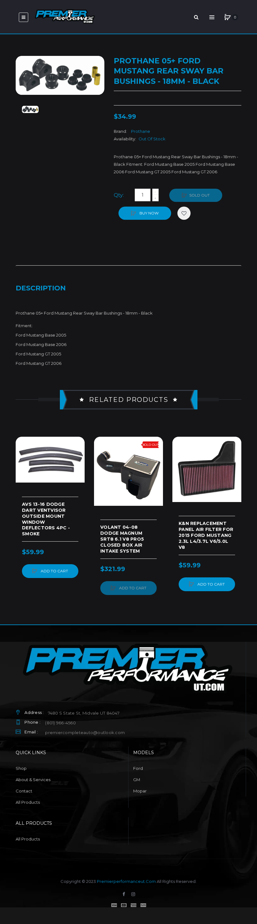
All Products (28, 802)
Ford (138, 768)
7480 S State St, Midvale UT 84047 (83, 713)
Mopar (140, 790)
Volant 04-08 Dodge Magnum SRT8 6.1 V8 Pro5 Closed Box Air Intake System (122, 539)
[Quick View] (23, 468)
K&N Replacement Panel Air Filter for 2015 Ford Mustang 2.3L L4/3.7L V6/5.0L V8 (206, 535)
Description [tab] (41, 288)
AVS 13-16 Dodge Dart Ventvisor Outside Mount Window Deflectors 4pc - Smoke (46, 519)
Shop (21, 768)
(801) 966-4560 (60, 722)
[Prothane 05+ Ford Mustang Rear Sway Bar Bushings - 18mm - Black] (30, 109)
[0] (227, 17)
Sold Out (199, 195)
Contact (24, 790)
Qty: (119, 195)
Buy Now (149, 213)
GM (136, 779)
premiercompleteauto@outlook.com (85, 732)
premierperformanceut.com (126, 881)
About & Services (33, 779)
